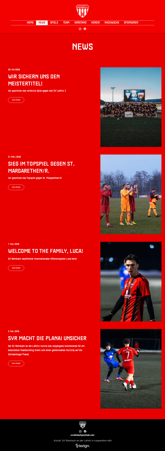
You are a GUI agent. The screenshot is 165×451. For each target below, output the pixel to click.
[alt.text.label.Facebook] (85, 28)
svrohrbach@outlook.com (82, 435)
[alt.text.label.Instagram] (80, 28)
